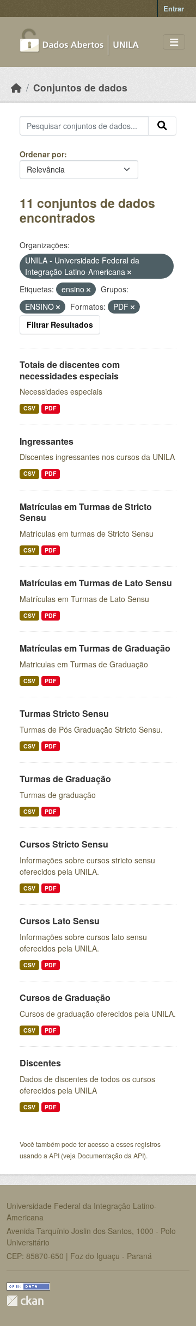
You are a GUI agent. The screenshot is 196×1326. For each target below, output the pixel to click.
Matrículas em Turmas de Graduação (95, 648)
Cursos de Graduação (65, 997)
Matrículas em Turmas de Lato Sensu (96, 582)
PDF (50, 408)
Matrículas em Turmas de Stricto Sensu (86, 512)
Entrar (173, 8)
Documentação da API (110, 1155)
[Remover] (129, 272)
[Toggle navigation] (174, 42)
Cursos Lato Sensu (60, 920)
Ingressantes (47, 441)
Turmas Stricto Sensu (64, 713)
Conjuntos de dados (80, 87)
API (54, 1155)
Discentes (40, 1063)
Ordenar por (42, 154)
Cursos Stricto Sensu (64, 844)
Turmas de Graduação (65, 778)
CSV (29, 408)
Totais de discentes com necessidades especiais (70, 370)
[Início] (16, 87)
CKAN (25, 1300)
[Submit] (162, 126)
